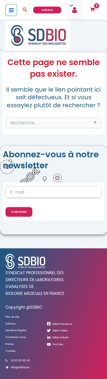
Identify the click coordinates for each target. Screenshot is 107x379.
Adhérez (10, 323)
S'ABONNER (19, 212)
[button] (24, 10)
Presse (9, 344)
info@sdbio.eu (20, 367)
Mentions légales (16, 330)
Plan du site (12, 316)
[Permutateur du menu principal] (11, 10)
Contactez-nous (15, 337)
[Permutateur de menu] (70, 6)
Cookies (10, 351)
